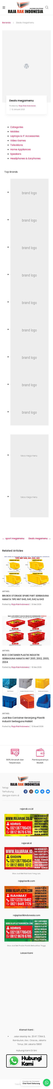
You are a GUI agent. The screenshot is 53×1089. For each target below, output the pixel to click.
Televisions (16, 145)
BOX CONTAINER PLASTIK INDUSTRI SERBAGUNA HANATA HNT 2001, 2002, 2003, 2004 (25, 658)
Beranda (6, 22)
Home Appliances (20, 149)
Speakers (15, 154)
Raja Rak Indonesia (27, 105)
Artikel (6, 591)
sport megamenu (14, 538)
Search (47, 7)
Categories (16, 127)
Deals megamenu (38, 538)
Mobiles (14, 131)
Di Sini (34, 1050)
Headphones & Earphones (25, 158)
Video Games (18, 140)
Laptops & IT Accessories (24, 136)
